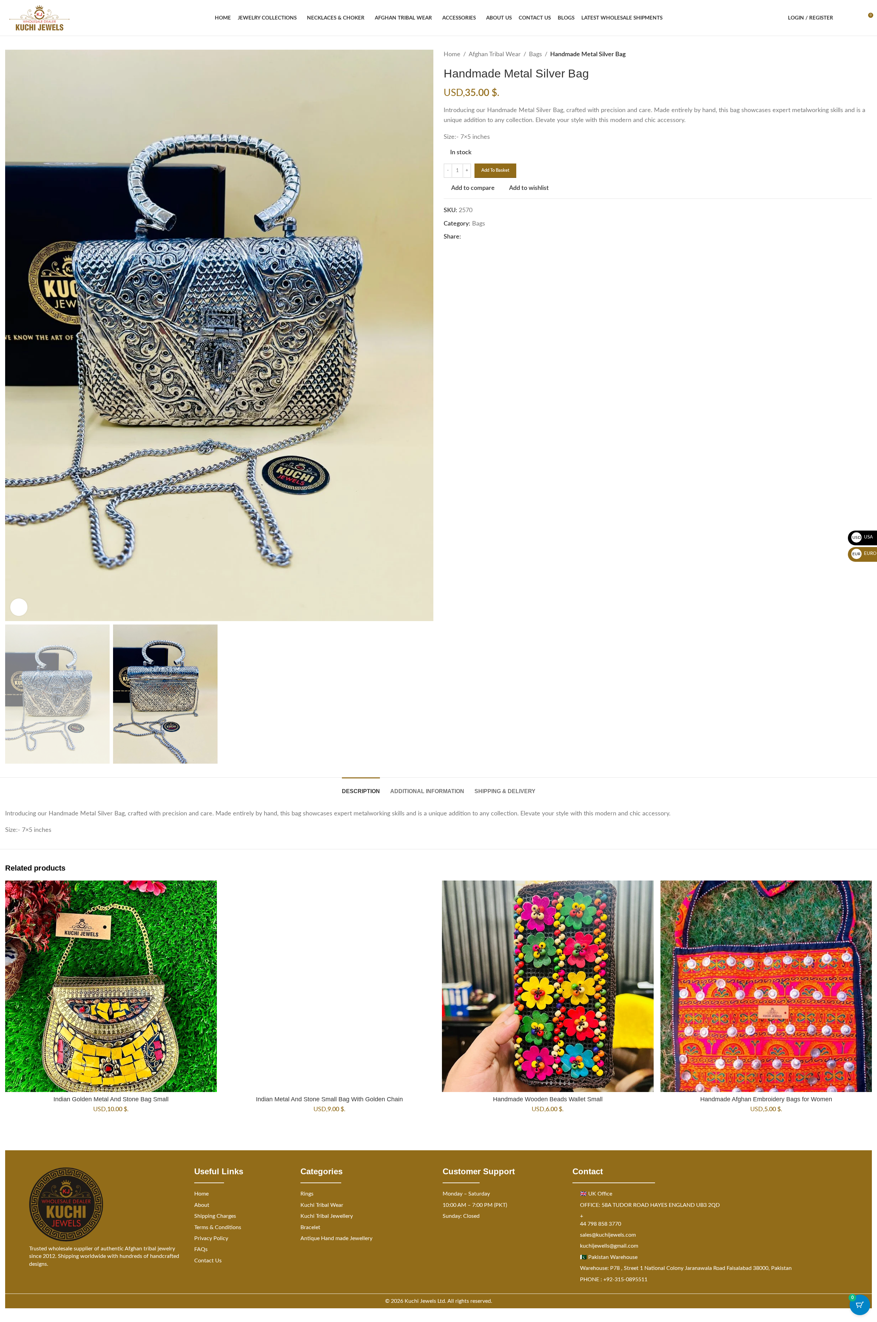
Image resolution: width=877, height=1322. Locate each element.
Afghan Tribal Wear (495, 54)
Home (452, 54)
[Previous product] (851, 54)
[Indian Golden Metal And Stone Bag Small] (111, 986)
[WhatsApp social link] (498, 237)
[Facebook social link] (465, 237)
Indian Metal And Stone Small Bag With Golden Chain (329, 1099)
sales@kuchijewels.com (608, 1235)
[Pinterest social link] (482, 237)
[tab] (361, 787)
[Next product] (868, 54)
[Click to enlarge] (18, 607)
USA (862, 537)
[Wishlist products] (855, 18)
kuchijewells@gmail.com (609, 1246)
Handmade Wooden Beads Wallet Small (548, 1099)
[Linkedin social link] (490, 237)
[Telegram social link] (506, 237)
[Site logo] (39, 18)
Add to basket (495, 170)
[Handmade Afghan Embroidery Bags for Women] (766, 986)
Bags (535, 54)
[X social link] (473, 237)
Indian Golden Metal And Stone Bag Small (111, 1099)
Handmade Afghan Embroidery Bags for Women (766, 1099)
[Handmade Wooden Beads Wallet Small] (548, 986)
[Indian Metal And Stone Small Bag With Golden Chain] (329, 986)
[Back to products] (859, 54)
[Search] (843, 18)
